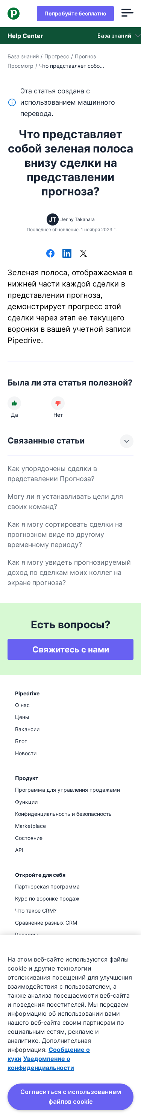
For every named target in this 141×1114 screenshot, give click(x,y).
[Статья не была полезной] (58, 403)
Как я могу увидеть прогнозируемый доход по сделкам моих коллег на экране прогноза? (69, 572)
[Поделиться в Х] (83, 254)
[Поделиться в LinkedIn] (66, 254)
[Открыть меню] (127, 13)
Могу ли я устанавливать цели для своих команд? (65, 501)
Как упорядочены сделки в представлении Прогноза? (52, 474)
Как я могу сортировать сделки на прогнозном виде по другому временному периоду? (65, 534)
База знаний (23, 56)
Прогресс (56, 56)
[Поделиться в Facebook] (50, 254)
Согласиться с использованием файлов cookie (70, 1096)
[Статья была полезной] (14, 403)
